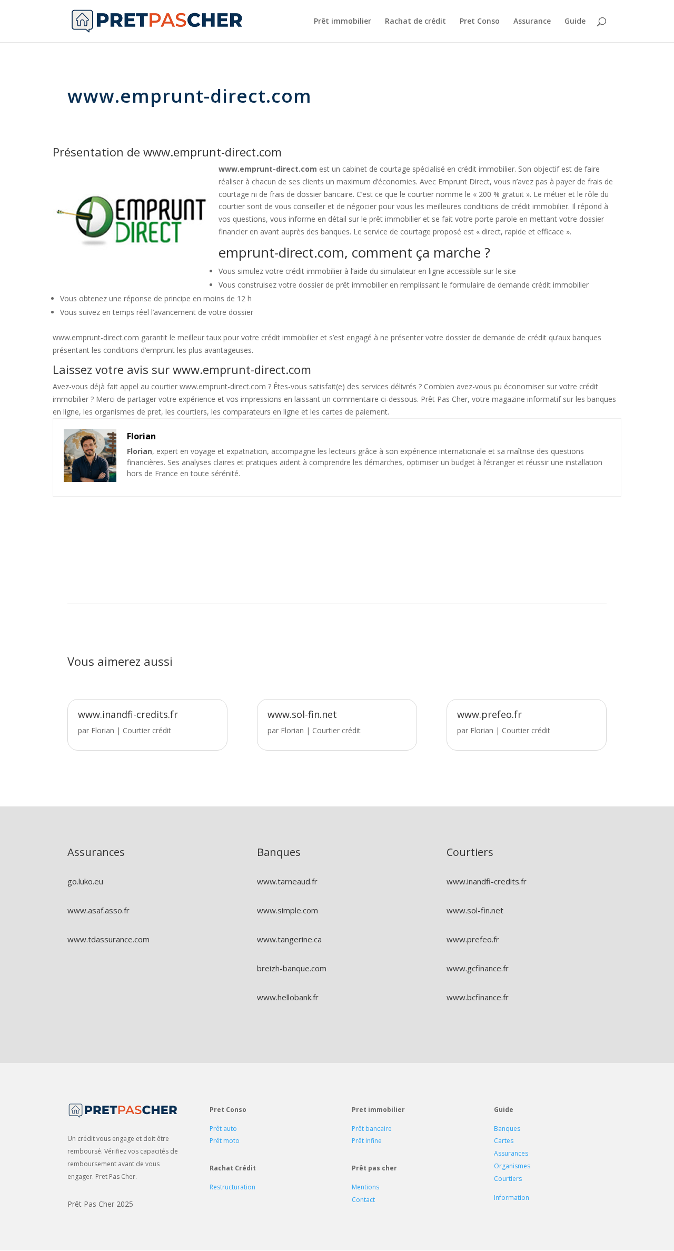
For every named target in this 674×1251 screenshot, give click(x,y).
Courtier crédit (147, 730)
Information (511, 1197)
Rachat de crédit (415, 21)
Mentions (365, 1187)
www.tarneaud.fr (287, 881)
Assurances (511, 1153)
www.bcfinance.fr (478, 997)
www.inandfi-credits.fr (128, 714)
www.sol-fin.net (302, 714)
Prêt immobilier (342, 21)
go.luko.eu (85, 881)
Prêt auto (223, 1128)
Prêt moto (225, 1140)
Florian (102, 730)
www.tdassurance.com (108, 939)
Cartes (503, 1140)
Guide (575, 21)
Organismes (512, 1165)
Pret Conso (480, 21)
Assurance (532, 21)
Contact (363, 1199)
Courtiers (508, 1178)
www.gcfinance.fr (478, 968)
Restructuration (232, 1187)
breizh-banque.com (291, 968)
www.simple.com (287, 910)
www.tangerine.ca (289, 939)
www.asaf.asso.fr (98, 910)
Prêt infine (367, 1140)
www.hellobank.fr (288, 997)
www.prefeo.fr (489, 714)
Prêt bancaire (372, 1128)
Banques (507, 1128)
